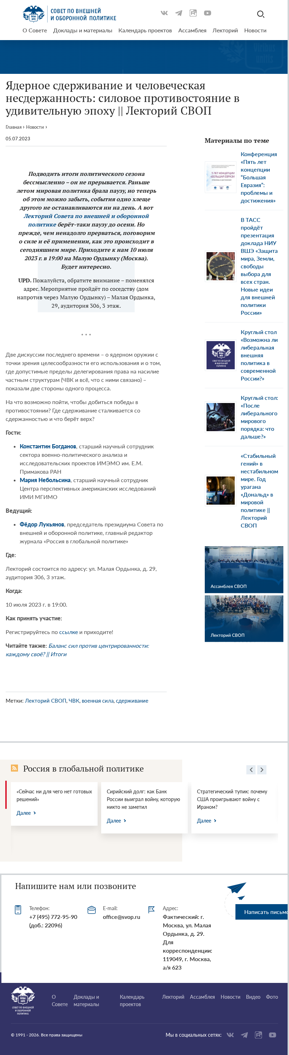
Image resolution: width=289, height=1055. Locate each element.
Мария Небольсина (45, 480)
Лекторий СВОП (45, 700)
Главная (13, 127)
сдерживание (132, 700)
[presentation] (251, 770)
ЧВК (74, 700)
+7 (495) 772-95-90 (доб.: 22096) (53, 920)
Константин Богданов (48, 446)
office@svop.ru (121, 916)
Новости (35, 127)
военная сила (97, 700)
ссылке (69, 631)
